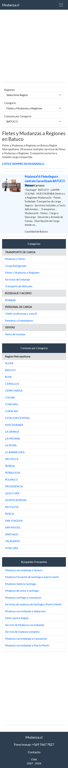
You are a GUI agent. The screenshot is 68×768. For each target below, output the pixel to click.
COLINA (10, 397)
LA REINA (11, 445)
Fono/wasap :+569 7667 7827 (34, 744)
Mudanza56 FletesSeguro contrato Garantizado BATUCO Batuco (45, 181)
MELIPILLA (11, 458)
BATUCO (10, 370)
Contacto (34, 752)
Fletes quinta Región (17, 618)
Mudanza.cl (10, 5)
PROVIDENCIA (14, 486)
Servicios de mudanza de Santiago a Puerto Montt (33, 604)
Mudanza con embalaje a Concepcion (26, 638)
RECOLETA (11, 506)
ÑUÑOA (10, 465)
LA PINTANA (12, 438)
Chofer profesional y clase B (21, 313)
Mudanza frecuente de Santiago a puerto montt (32, 576)
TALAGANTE (12, 541)
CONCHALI (11, 404)
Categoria (10, 102)
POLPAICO (11, 479)
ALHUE (9, 363)
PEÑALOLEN (12, 472)
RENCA (9, 513)
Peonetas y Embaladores (19, 320)
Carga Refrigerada (15, 265)
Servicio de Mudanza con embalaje (24, 624)
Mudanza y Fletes (15, 258)
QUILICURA (12, 493)
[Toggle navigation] (61, 4)
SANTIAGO (11, 534)
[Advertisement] (34, 45)
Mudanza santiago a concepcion (23, 597)
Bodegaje (10, 299)
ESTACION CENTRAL (17, 417)
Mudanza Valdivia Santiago (20, 583)
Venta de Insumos (15, 334)
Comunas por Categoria (17, 116)
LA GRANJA (12, 431)
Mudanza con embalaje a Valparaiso (25, 611)
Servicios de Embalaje (17, 279)
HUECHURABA (14, 424)
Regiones (9, 89)
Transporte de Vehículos (19, 286)
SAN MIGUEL (13, 527)
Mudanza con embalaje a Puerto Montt (27, 645)
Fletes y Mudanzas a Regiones (22, 272)
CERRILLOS (12, 383)
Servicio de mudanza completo (22, 631)
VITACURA (11, 548)
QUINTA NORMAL (16, 500)
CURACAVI (11, 411)
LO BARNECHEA (15, 452)
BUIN (8, 376)
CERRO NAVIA (13, 390)
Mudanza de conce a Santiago (22, 590)
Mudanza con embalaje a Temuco (23, 570)
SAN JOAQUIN (13, 520)
